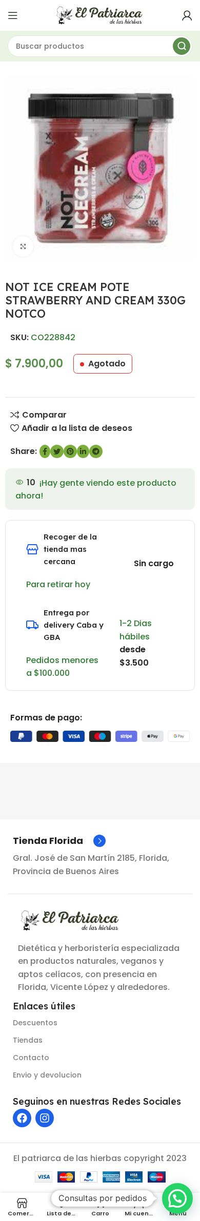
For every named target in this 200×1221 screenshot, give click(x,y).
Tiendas (28, 1040)
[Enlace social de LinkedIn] (83, 451)
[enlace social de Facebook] (44, 451)
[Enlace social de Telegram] (96, 451)
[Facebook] (22, 1118)
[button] (177, 1198)
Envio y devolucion (47, 1075)
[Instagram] (44, 1118)
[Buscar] (181, 46)
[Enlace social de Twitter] (57, 451)
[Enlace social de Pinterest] (70, 451)
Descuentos (35, 1023)
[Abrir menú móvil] (13, 15)
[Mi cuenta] (187, 15)
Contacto (31, 1057)
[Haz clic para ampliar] (23, 246)
